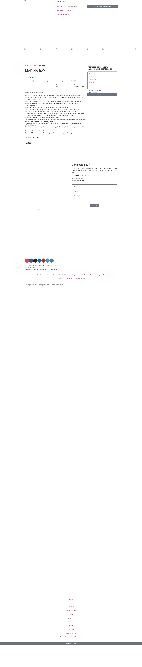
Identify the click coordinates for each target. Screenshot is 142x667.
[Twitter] (48, 261)
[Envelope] (27, 261)
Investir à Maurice (71, 633)
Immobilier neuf (71, 610)
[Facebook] (31, 261)
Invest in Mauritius (62, 18)
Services (59, 278)
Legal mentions (80, 278)
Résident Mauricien (95, 90)
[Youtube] (43, 261)
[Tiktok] (52, 261)
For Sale (33, 65)
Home (32, 275)
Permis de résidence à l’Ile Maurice (71, 637)
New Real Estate (72, 6)
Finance (109, 275)
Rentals (69, 10)
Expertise (71, 607)
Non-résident (93, 92)
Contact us (68, 278)
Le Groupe (71, 603)
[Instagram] (35, 261)
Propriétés (71, 614)
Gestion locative (71, 622)
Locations (71, 618)
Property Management (64, 14)
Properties (60, 10)
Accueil (27, 65)
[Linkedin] (39, 261)
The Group (60, 6)
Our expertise (51, 275)
